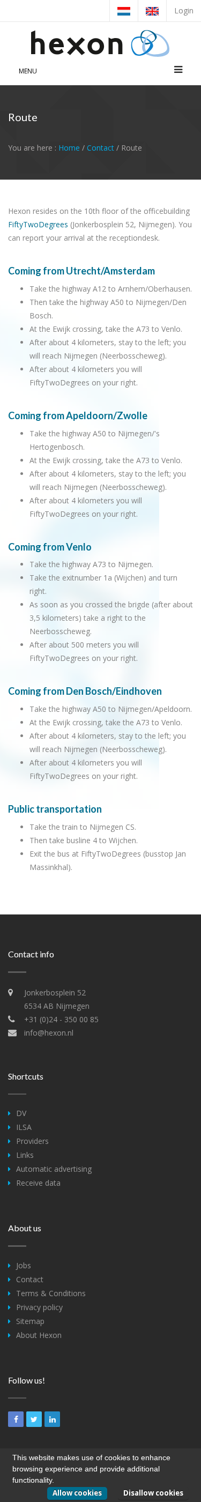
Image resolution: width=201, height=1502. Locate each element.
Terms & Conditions (51, 1293)
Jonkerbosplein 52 (55, 992)
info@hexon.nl (48, 1033)
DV (21, 1113)
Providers (32, 1141)
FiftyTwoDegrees (38, 224)
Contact (100, 148)
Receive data (38, 1183)
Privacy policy (39, 1307)
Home (69, 148)
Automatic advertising (54, 1169)
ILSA (24, 1127)
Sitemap (30, 1321)
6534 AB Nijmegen (57, 1006)
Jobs (23, 1265)
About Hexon (39, 1335)
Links (25, 1155)
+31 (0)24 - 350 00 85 (61, 1019)
